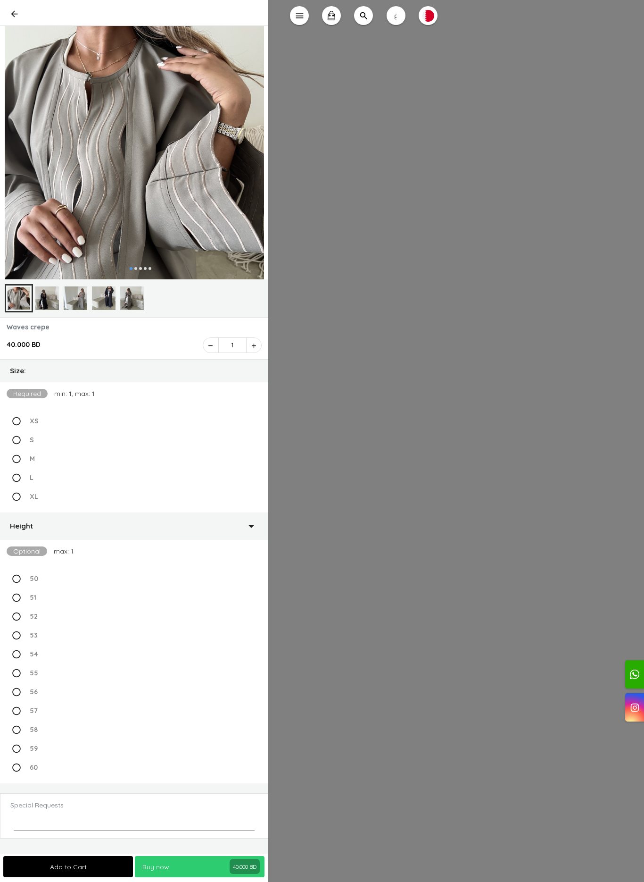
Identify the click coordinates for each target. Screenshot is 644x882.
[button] (134, 371)
